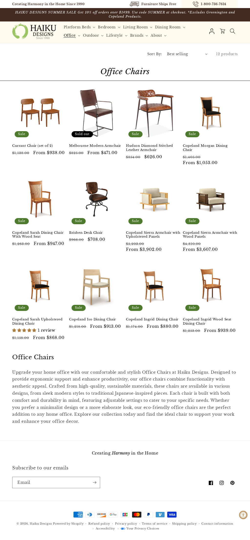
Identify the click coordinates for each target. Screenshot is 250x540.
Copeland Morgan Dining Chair (205, 148)
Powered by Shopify (68, 523)
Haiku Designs (41, 523)
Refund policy (99, 523)
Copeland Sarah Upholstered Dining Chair (37, 322)
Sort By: (154, 54)
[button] (80, 27)
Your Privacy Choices (142, 528)
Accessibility (105, 528)
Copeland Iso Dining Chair (92, 319)
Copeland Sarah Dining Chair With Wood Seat (37, 235)
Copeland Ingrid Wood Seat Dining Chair (207, 322)
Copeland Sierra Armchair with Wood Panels (210, 235)
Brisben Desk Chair (86, 233)
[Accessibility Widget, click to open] (243, 515)
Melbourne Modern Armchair (95, 146)
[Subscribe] (94, 482)
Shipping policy (184, 523)
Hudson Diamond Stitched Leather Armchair (149, 148)
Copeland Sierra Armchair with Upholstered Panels (153, 235)
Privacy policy (126, 523)
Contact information (217, 523)
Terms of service (154, 523)
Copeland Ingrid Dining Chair (152, 319)
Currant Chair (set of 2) (32, 146)
